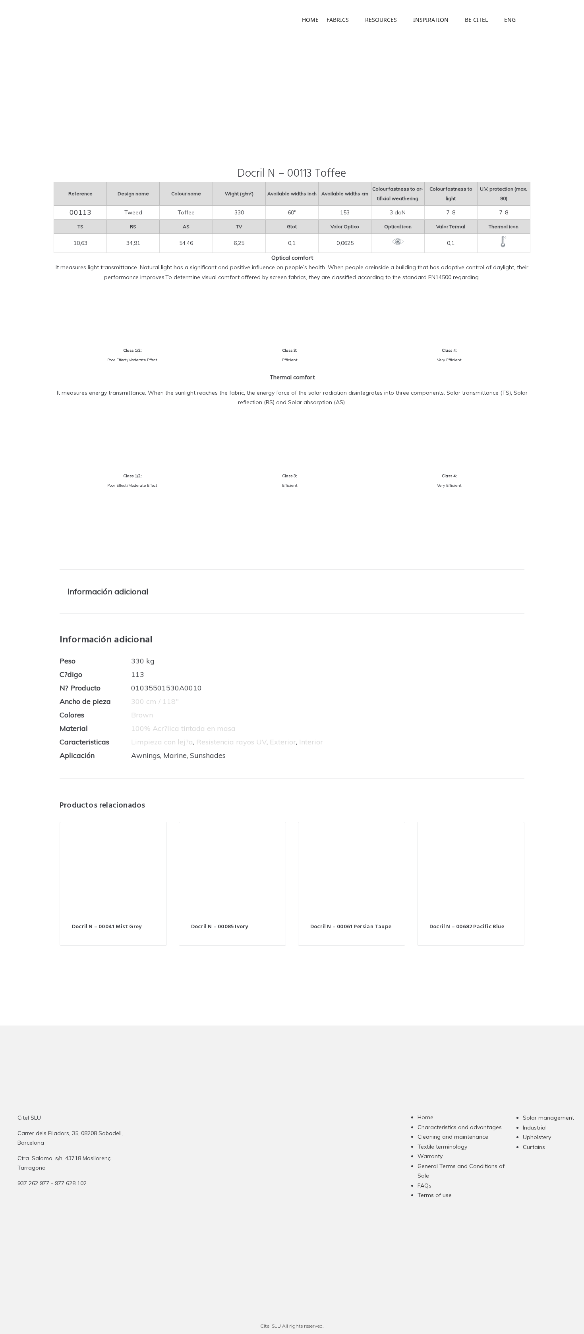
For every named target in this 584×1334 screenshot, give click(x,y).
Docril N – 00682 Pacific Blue (466, 926)
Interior (311, 741)
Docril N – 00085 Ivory (219, 926)
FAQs (424, 1185)
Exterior (283, 741)
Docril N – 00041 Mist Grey (106, 926)
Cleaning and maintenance (453, 1136)
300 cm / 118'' (155, 701)
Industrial (535, 1127)
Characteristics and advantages (460, 1127)
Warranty (430, 1156)
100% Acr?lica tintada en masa (183, 728)
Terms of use (435, 1195)
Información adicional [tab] (108, 591)
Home (425, 1117)
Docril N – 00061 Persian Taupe (350, 926)
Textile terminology (442, 1146)
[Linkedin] (289, 1171)
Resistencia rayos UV (231, 741)
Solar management (548, 1117)
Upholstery (537, 1137)
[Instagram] (258, 1171)
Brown (142, 714)
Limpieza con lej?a (162, 741)
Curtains (534, 1147)
